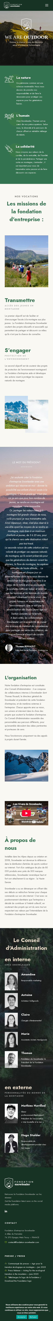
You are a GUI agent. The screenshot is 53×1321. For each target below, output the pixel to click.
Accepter (22, 1317)
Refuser (33, 1317)
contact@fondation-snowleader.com (23, 1242)
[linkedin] (6, 1211)
